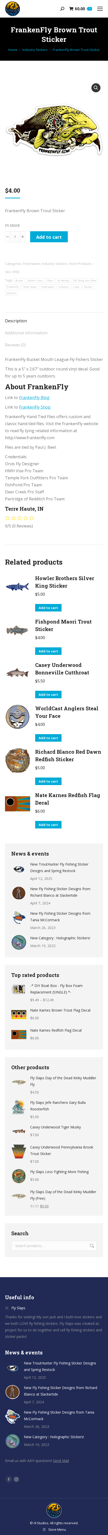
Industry (64, 286)
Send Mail (61, 1460)
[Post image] (18, 868)
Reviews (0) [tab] (15, 345)
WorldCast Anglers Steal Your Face (66, 712)
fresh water (30, 286)
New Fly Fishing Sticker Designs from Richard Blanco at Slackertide (60, 892)
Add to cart (49, 237)
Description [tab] (16, 321)
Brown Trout (35, 280)
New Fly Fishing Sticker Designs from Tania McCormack (60, 916)
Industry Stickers (54, 263)
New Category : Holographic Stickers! (60, 938)
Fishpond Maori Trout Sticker (63, 625)
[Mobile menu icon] (100, 9)
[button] (95, 87)
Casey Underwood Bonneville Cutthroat (62, 669)
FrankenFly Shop (34, 407)
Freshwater (31, 263)
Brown (19, 280)
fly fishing (63, 280)
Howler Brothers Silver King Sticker (64, 582)
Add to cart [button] (48, 607)
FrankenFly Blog (34, 397)
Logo (76, 286)
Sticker (88, 286)
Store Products (80, 263)
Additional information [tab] (26, 333)
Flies (50, 280)
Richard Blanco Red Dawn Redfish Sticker (68, 755)
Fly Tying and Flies (85, 280)
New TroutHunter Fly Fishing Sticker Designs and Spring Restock (59, 867)
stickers (11, 293)
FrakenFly (13, 286)
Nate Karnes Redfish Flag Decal (67, 799)
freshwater (47, 286)
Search (91, 1246)
